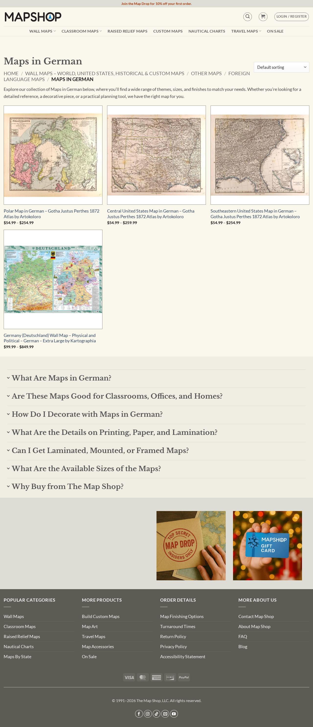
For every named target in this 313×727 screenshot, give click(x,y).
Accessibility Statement (182, 656)
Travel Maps (244, 31)
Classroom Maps (80, 31)
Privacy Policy (173, 646)
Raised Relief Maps (127, 31)
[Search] (247, 16)
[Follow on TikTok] (157, 714)
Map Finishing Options (182, 616)
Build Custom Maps (101, 616)
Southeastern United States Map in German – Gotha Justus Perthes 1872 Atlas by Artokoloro (255, 213)
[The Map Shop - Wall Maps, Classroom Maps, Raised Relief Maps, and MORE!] (33, 16)
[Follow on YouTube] (174, 714)
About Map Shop (254, 626)
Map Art (90, 626)
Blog (242, 646)
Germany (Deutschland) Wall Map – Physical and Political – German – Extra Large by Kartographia (50, 338)
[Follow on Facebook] (139, 714)
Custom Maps (168, 31)
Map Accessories (98, 646)
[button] (263, 16)
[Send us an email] (165, 714)
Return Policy (173, 636)
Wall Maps (40, 31)
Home (11, 73)
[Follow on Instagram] (148, 714)
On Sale (275, 31)
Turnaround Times (177, 626)
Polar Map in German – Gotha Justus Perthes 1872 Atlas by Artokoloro (51, 213)
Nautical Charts (207, 31)
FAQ (242, 636)
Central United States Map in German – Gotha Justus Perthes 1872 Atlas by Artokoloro (150, 213)
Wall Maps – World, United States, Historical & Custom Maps (104, 73)
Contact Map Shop (256, 616)
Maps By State (17, 656)
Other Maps (206, 73)
